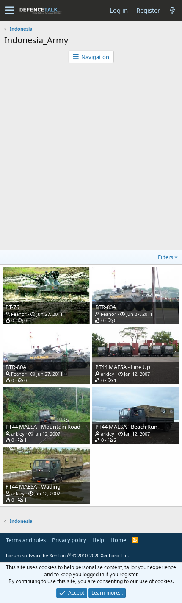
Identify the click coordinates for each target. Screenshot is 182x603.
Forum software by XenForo (67, 555)
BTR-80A (105, 307)
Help (98, 540)
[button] (9, 10)
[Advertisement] (91, 158)
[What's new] (172, 10)
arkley (107, 374)
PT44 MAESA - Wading (33, 486)
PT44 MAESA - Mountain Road (43, 426)
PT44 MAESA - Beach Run (126, 426)
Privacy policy (69, 540)
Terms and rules (26, 540)
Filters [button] (165, 257)
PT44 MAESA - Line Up (122, 367)
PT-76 (12, 307)
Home (118, 540)
